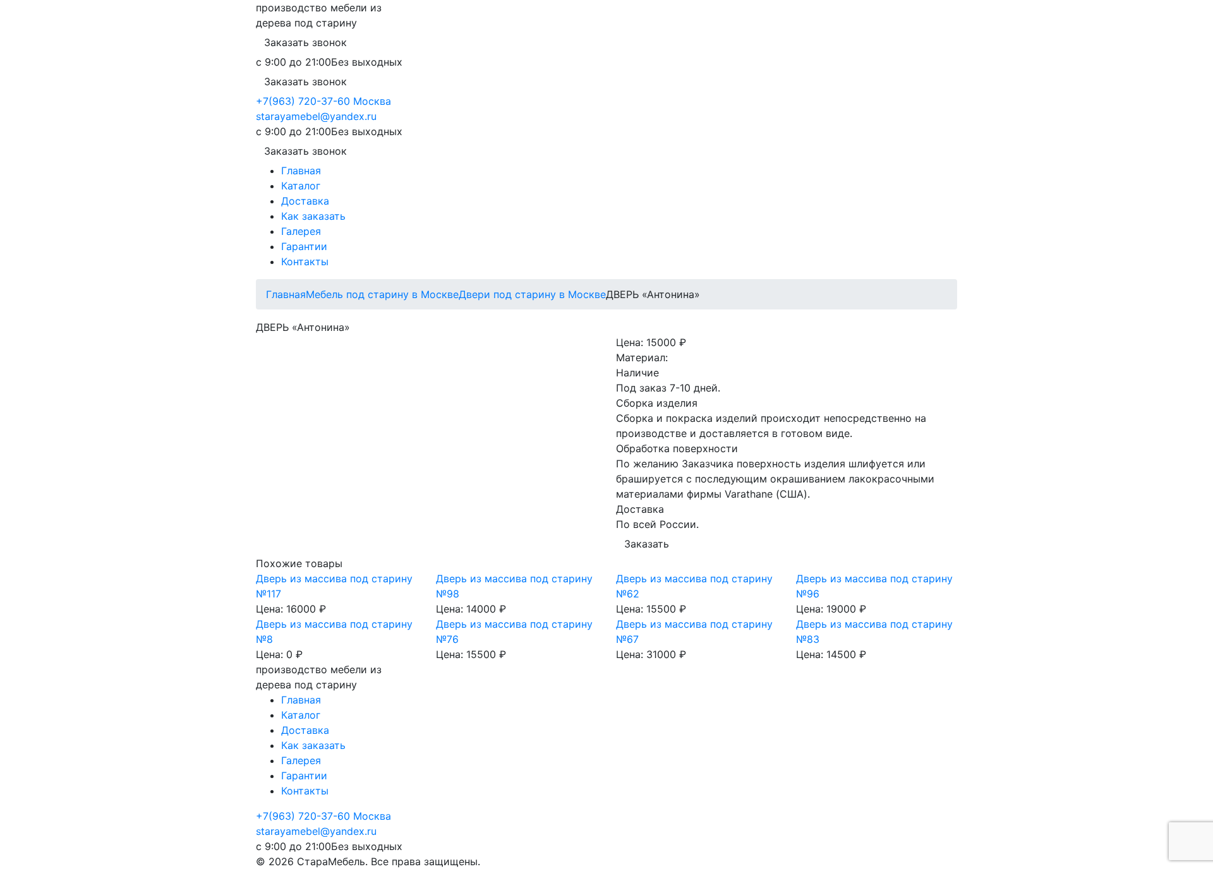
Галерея (301, 231)
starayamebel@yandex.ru (316, 116)
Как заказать (313, 216)
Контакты (305, 261)
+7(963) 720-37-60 (303, 101)
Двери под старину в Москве (532, 294)
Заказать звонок (305, 42)
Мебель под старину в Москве (382, 294)
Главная (301, 170)
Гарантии (304, 246)
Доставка (305, 201)
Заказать (646, 543)
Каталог (300, 185)
